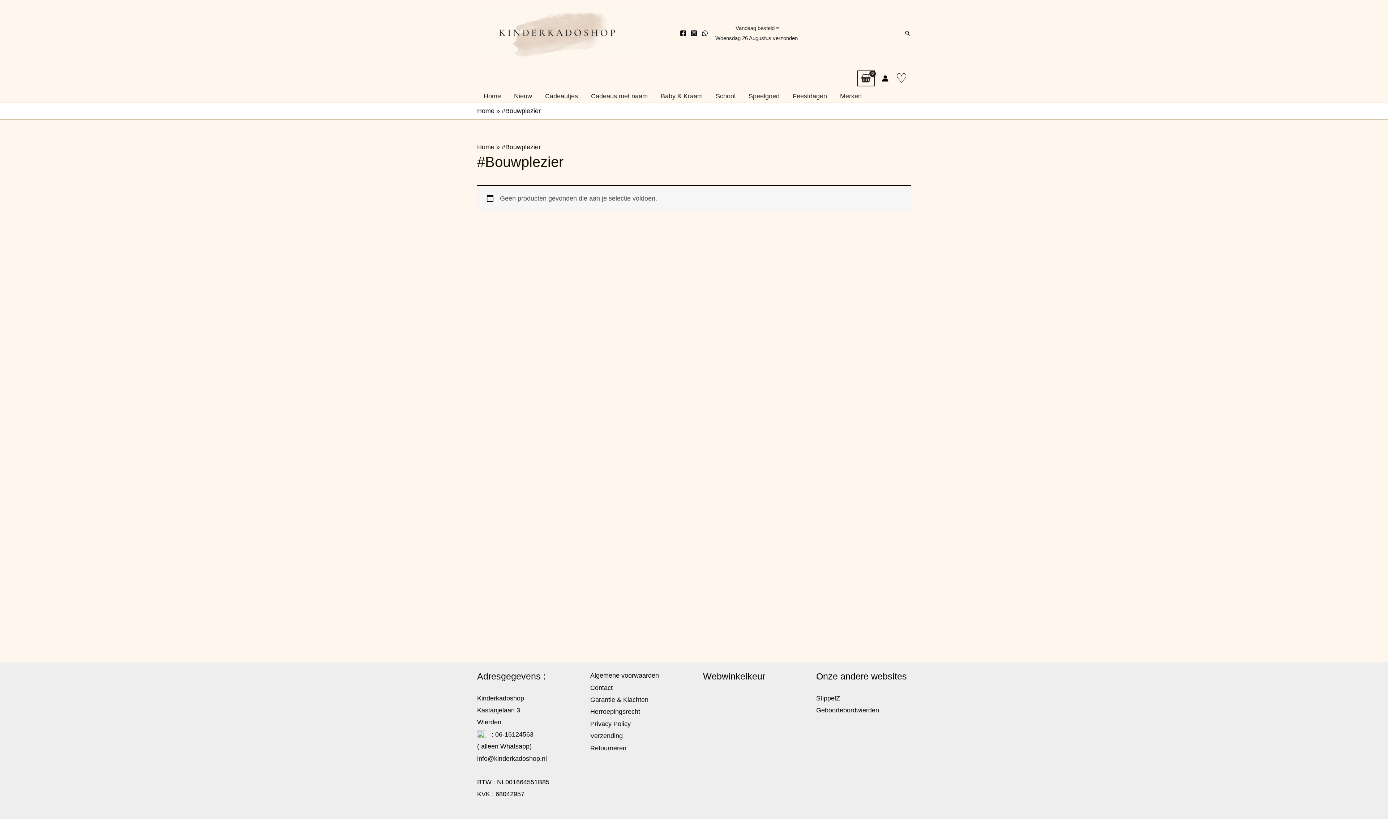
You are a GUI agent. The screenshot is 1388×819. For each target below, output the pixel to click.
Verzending (606, 735)
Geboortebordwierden (847, 710)
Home (485, 111)
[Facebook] (683, 33)
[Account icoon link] (885, 78)
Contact (601, 687)
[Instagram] (694, 33)
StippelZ (828, 698)
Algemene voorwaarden (624, 675)
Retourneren (608, 748)
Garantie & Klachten (619, 699)
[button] (907, 33)
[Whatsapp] (705, 33)
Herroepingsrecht (615, 711)
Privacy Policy (610, 724)
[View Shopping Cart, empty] (866, 78)
